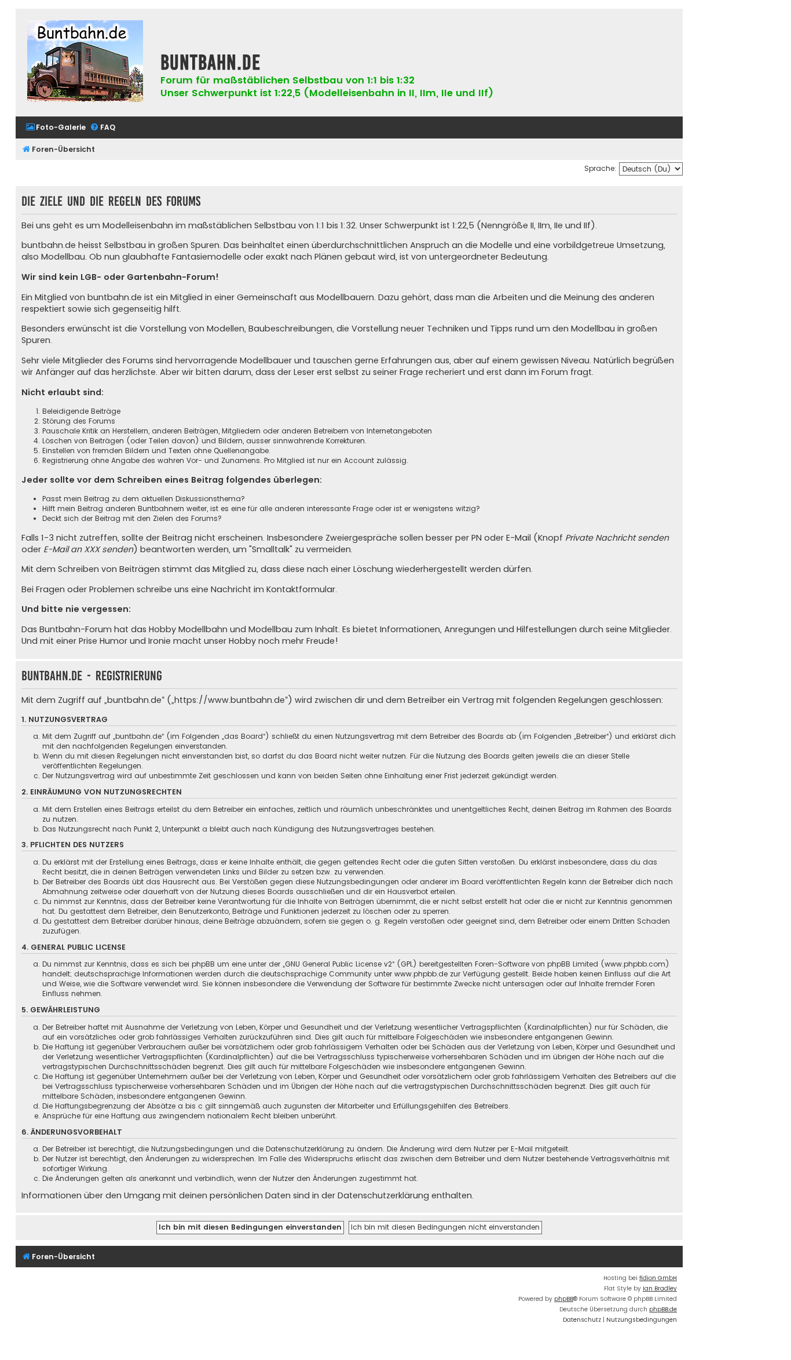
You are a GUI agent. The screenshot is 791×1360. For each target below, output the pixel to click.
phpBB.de (663, 1309)
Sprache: (600, 168)
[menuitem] (55, 128)
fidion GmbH (658, 1278)
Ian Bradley (660, 1288)
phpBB (563, 1299)
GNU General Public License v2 (338, 964)
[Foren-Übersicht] (85, 63)
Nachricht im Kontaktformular (273, 589)
